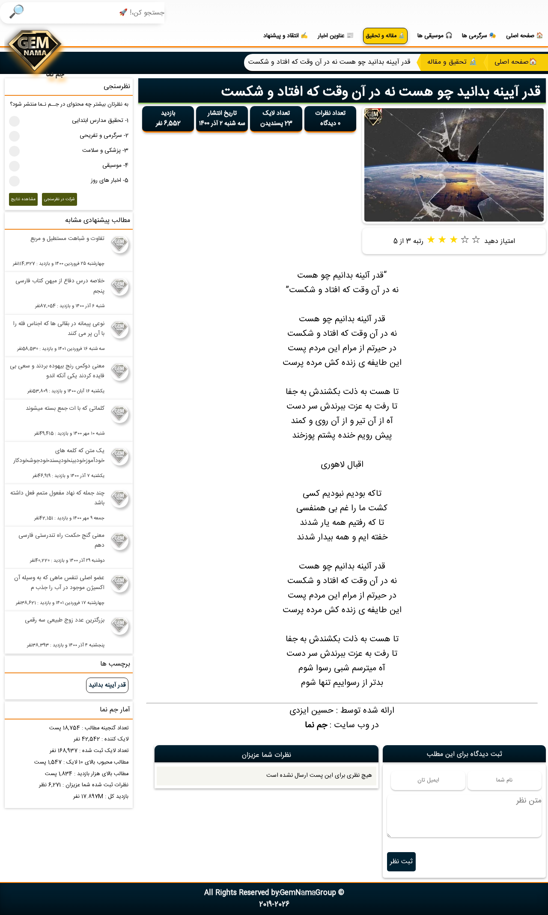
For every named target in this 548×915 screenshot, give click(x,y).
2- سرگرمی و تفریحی (104, 135)
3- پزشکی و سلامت (105, 150)
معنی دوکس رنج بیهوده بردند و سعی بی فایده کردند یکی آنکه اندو (57, 371)
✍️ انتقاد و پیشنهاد (285, 36)
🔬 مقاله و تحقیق (385, 36)
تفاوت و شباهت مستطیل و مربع (67, 238)
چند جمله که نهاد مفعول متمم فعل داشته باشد (57, 498)
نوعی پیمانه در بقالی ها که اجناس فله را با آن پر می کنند (58, 328)
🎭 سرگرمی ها (479, 36)
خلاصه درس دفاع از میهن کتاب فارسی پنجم (59, 286)
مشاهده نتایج (23, 199)
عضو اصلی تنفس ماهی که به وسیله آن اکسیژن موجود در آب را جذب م (59, 582)
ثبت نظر (401, 862)
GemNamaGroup (308, 893)
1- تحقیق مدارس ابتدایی (100, 120)
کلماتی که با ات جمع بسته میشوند (65, 408)
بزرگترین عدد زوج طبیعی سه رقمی (64, 620)
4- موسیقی (115, 165)
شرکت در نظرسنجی (59, 199)
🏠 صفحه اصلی (524, 36)
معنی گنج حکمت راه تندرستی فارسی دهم (61, 540)
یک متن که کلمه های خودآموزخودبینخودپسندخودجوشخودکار (58, 455)
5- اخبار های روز (109, 180)
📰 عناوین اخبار (336, 36)
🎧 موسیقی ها (435, 36)
